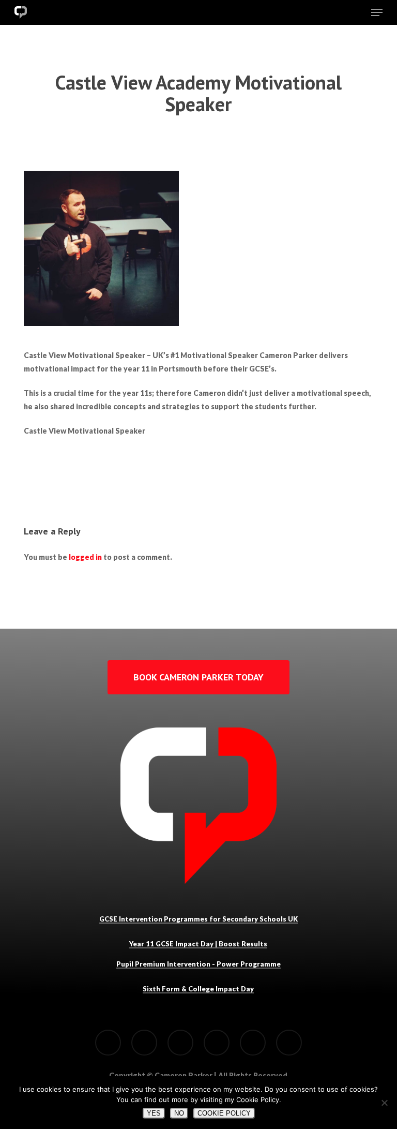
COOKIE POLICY (224, 1113)
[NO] (384, 1102)
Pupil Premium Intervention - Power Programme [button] (198, 964)
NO (179, 1113)
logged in (85, 557)
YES (154, 1113)
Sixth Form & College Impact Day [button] (198, 989)
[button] (377, 12)
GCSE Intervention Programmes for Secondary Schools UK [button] (198, 919)
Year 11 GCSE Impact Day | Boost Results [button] (198, 944)
